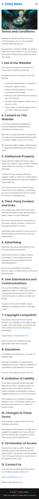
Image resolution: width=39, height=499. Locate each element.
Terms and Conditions (10, 495)
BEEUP (27, 492)
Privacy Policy (23, 495)
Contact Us (32, 495)
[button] (19, 19)
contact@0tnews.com (20, 336)
